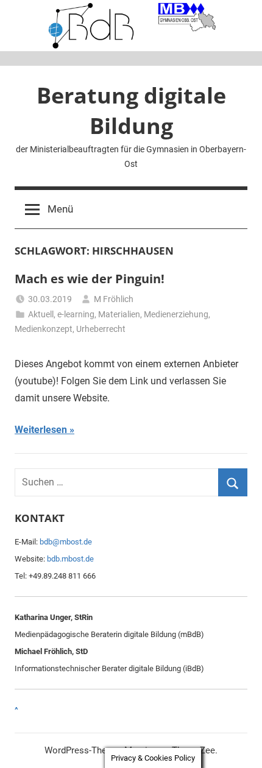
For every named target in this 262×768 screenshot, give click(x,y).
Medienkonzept (44, 329)
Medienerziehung (176, 314)
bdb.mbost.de (70, 558)
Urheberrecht (101, 329)
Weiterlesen (41, 429)
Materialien (119, 314)
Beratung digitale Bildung (131, 110)
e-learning (75, 314)
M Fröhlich (113, 299)
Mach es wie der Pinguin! (90, 278)
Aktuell (41, 314)
